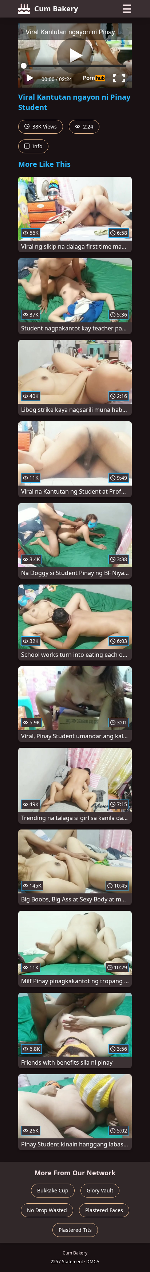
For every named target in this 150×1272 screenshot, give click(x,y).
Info (36, 146)
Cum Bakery (56, 9)
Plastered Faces (104, 1210)
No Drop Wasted (47, 1210)
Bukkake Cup (52, 1190)
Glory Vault (100, 1190)
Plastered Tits (75, 1229)
